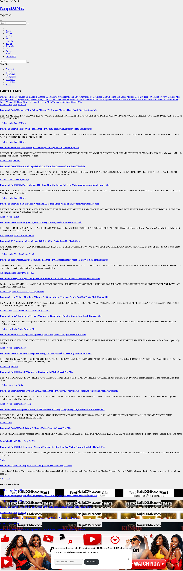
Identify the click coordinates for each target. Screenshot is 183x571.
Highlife (14, 441)
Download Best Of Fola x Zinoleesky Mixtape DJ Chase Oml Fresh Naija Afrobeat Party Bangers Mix (49, 204)
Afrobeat (10, 69)
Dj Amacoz (11, 77)
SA (7, 38)
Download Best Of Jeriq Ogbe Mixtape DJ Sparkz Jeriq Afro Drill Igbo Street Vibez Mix (43, 334)
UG (7, 48)
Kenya (9, 43)
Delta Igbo (5, 441)
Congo (9, 51)
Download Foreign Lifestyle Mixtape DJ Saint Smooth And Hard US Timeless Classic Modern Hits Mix (50, 278)
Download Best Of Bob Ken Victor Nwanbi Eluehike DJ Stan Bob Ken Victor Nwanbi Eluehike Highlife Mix (52, 447)
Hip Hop (12, 273)
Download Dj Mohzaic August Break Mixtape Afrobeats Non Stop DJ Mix (36, 465)
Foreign (9, 41)
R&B (16, 217)
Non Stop (18, 254)
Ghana (9, 33)
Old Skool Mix (30, 310)
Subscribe (91, 561)
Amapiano (10, 79)
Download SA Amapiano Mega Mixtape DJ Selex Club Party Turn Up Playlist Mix (40, 241)
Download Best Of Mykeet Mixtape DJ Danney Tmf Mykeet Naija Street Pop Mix (39, 147)
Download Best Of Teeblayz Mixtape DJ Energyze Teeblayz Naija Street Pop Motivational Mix (46, 353)
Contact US (11, 56)
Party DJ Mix (20, 104)
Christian (13, 179)
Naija (8, 30)
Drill (11, 329)
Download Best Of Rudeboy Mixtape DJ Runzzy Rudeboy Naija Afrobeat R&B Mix (41, 222)
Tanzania (10, 46)
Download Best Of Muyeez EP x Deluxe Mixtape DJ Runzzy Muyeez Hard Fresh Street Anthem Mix (48, 110)
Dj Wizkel (10, 74)
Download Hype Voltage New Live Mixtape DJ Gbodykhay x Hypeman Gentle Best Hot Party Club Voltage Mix (54, 297)
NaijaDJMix (12, 8)
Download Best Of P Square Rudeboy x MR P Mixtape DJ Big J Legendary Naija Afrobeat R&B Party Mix (52, 409)
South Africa (28, 235)
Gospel (9, 36)
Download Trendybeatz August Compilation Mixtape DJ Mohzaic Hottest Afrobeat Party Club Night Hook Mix (54, 260)
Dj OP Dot (10, 82)
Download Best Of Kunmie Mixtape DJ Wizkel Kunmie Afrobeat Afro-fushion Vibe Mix (42, 166)
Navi (8, 54)
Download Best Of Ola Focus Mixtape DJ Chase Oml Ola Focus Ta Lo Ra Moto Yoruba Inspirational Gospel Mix (55, 185)
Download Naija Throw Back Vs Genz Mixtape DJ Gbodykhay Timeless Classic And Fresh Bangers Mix (51, 316)
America (4, 273)
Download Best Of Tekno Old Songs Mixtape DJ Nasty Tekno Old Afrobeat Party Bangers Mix (46, 129)
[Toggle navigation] (1, 20)
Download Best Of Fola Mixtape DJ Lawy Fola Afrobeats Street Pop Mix (35, 428)
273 (8, 478)
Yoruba (17, 160)
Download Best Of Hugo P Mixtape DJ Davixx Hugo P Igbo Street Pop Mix (36, 372)
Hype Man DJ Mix (17, 291)
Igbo (15, 329)
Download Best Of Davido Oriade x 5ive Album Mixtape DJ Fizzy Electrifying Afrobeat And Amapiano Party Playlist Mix (59, 391)
